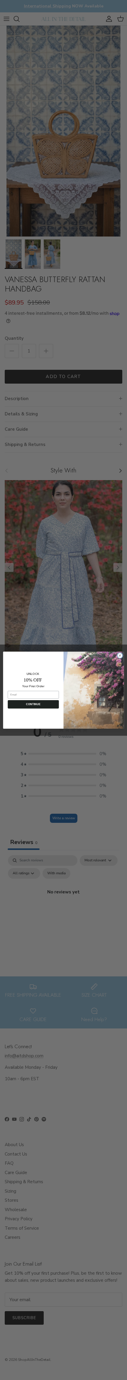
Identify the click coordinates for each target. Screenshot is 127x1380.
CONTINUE (33, 704)
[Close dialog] (120, 655)
